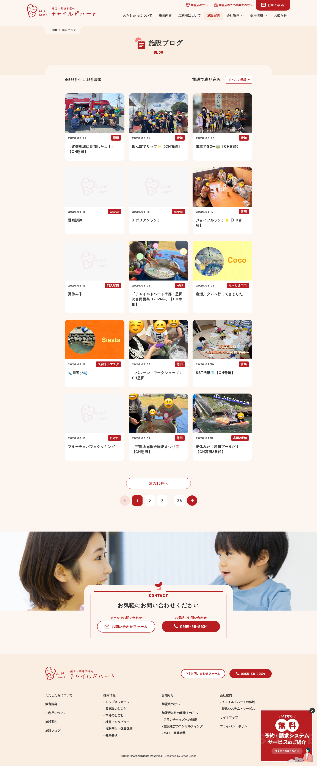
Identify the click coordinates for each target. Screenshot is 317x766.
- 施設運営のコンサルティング (182, 726)
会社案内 (233, 15)
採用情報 (256, 15)
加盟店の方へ (199, 5)
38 (179, 500)
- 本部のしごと (114, 715)
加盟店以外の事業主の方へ (236, 5)
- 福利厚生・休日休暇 (118, 728)
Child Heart (130, 756)
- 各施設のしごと (115, 708)
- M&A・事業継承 (174, 733)
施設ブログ (52, 730)
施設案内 (213, 15)
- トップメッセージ (117, 702)
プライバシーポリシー (235, 726)
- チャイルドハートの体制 (237, 702)
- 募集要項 (111, 735)
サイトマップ (229, 717)
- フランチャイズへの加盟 (179, 719)
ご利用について (189, 15)
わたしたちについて (137, 15)
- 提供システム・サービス (237, 708)
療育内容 (165, 15)
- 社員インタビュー (117, 722)
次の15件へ (158, 483)
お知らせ (280, 15)
